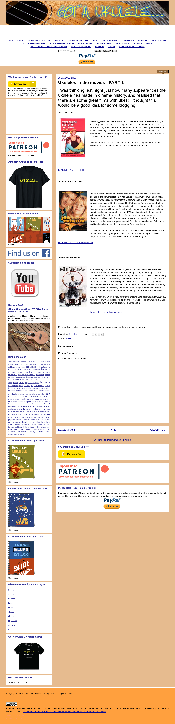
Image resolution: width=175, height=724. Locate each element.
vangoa (27, 429)
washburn (11, 432)
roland (47, 420)
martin (47, 406)
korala (29, 399)
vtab (48, 429)
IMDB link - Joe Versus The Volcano (75, 242)
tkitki (38, 427)
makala (32, 406)
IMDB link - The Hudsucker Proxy (106, 312)
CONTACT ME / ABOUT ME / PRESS (132, 47)
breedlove (11, 372)
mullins (22, 412)
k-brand (28, 394)
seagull (32, 422)
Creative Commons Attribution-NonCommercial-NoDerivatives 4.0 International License (64, 711)
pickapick (32, 417)
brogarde (21, 372)
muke (10, 412)
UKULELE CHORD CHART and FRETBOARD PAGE (46, 40)
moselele (34, 409)
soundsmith (26, 425)
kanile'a (25, 396)
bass (10, 603)
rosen (17, 422)
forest (41, 386)
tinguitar (33, 427)
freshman (12, 388)
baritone (11, 599)
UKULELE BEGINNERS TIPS (79, 40)
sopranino (12, 620)
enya (21, 382)
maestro (40, 404)
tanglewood (13, 427)
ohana (11, 414)
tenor (10, 629)
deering (40, 377)
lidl (33, 402)
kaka (42, 394)
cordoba (11, 377)
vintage (34, 429)
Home (112, 429)
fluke (36, 385)
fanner (10, 386)
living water (39, 402)
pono (47, 417)
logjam (46, 402)
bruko (29, 372)
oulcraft (30, 414)
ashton (18, 367)
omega (18, 414)
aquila (36, 364)
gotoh (41, 388)
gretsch (47, 388)
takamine (47, 425)
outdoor (36, 414)
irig (9, 394)
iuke (23, 394)
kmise (10, 399)
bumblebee (12, 375)
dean (36, 377)
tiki (24, 427)
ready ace (26, 420)
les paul (27, 402)
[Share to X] (99, 334)
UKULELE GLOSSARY (104, 43)
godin (28, 388)
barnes (23, 367)
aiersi (42, 362)
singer (48, 422)
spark (34, 425)
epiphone (29, 383)
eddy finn (46, 379)
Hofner (32, 362)
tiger (20, 427)
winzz (40, 432)
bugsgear (46, 372)
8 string (11, 594)
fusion (19, 388)
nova (42, 412)
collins (47, 375)
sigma (43, 422)
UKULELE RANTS (122, 43)
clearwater (40, 375)
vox (44, 429)
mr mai (42, 409)
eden (10, 383)
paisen (10, 417)
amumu (11, 364)
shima (38, 422)
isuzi (20, 394)
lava (15, 402)
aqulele (43, 364)
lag (41, 399)
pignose (40, 417)
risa (43, 420)
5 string (11, 590)
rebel (33, 420)
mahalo (47, 404)
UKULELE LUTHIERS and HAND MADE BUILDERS (49, 47)
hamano (11, 391)
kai (39, 394)
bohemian (36, 369)
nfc (31, 412)
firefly (21, 386)
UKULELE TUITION (159, 40)
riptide (38, 420)
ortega (24, 414)
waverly (32, 432)
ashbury (11, 367)
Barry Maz (73, 334)
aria (48, 364)
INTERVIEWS (99, 47)
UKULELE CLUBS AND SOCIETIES (135, 40)
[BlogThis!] (96, 334)
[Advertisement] (52, 31)
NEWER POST (66, 429)
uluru (16, 429)
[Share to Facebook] (102, 334)
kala (47, 393)
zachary (22, 434)
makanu (40, 407)
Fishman (23, 362)
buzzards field (23, 375)
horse (30, 391)
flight (30, 385)
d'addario (29, 377)
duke (31, 379)
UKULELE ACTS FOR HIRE (81, 47)
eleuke (15, 383)
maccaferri (31, 404)
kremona (35, 399)
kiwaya (33, 397)
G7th (28, 362)
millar (23, 409)
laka (44, 399)
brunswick (37, 372)
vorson (40, 429)
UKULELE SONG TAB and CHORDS (106, 40)
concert (11, 607)
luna (15, 404)
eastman (37, 379)
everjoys (36, 383)
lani (48, 399)
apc (30, 364)
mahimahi (12, 407)
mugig (48, 409)
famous (45, 382)
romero (11, 422)
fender (15, 386)
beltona (44, 367)
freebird (47, 386)
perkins (17, 417)
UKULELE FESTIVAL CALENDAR (62, 43)
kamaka (11, 397)
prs (17, 420)
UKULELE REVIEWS (16, 40)
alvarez (47, 362)
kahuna (34, 394)
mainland (22, 406)
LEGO (38, 362)
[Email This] (93, 334)
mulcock (16, 412)
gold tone (35, 388)
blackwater (27, 369)
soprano (11, 625)
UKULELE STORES (85, 43)
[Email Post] (85, 334)
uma (21, 429)
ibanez (47, 391)
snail (10, 424)
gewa (24, 388)
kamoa (18, 397)
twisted (43, 427)
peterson (25, 417)
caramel (31, 375)
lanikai (11, 401)
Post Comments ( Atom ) (119, 440)
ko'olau (16, 399)
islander (14, 394)
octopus (47, 412)
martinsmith (12, 409)
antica (17, 364)
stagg (40, 425)
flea (26, 385)
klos (38, 397)
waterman (22, 432)
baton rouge (31, 367)
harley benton (21, 391)
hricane (34, 391)
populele (11, 420)
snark (17, 425)
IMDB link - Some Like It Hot (72, 170)
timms (27, 427)
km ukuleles (45, 397)
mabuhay (22, 404)
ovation (42, 414)
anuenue (24, 364)
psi (20, 420)
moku (28, 409)
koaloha (23, 399)
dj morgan (17, 379)
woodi (48, 432)
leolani (20, 402)
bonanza (45, 369)
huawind (41, 391)
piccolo (11, 616)
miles (19, 409)
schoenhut (24, 422)
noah (36, 411)
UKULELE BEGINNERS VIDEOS (35, 43)
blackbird (18, 369)
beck (38, 367)
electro (11, 612)
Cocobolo (15, 362)
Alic (9, 362)
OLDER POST (158, 429)
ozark (47, 414)
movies (69, 338)
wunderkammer (13, 434)
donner (25, 379)
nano (28, 412)
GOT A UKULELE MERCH (142, 43)
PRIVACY (111, 47)
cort (17, 377)
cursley (22, 377)
